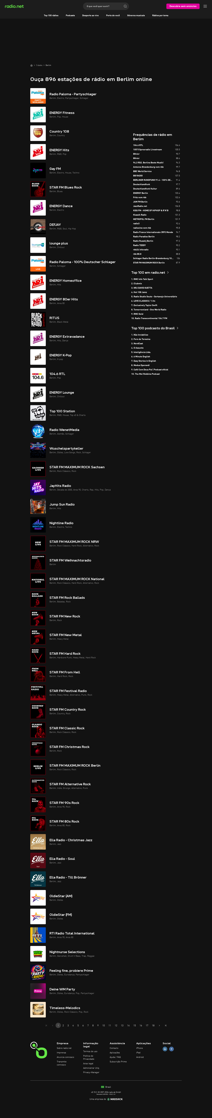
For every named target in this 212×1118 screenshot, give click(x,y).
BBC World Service (142, 171)
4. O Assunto (137, 348)
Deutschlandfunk (141, 184)
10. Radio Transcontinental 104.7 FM (149, 318)
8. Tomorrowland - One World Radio (148, 310)
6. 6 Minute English (140, 357)
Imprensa (61, 1053)
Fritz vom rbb (139, 197)
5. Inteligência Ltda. (141, 352)
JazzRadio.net (140, 206)
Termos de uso (90, 1051)
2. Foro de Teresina (140, 339)
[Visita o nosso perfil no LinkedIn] (165, 1049)
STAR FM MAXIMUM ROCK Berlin (149, 263)
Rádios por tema (160, 15)
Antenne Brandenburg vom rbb (148, 167)
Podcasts (70, 15)
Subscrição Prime (118, 1062)
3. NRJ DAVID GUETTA (141, 288)
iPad (138, 1053)
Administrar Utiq (91, 1068)
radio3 (136, 224)
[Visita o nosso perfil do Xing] (171, 1049)
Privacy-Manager (91, 1072)
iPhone (139, 1048)
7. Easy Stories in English (143, 361)
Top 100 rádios (51, 15)
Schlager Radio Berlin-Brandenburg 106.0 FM (155, 258)
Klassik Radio (140, 215)
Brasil (108, 1087)
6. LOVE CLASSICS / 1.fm (143, 301)
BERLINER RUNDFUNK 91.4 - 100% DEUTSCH (154, 180)
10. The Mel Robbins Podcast (145, 374)
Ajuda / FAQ (115, 1057)
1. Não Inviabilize (139, 335)
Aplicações (115, 1053)
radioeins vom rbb (142, 228)
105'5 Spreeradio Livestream (147, 150)
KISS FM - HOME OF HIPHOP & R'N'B (150, 210)
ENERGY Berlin (140, 193)
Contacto (114, 1048)
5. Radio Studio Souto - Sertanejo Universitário (154, 297)
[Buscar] (125, 6)
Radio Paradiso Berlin (144, 237)
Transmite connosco (61, 1063)
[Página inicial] (31, 65)
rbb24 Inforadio (141, 250)
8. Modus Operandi (140, 365)
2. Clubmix (136, 284)
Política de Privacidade (88, 1057)
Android (140, 1057)
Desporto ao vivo (90, 15)
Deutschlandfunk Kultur (145, 189)
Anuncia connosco (65, 1057)
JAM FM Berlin (140, 202)
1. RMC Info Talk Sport (142, 279)
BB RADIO (138, 176)
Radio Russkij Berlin (143, 241)
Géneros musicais (136, 15)
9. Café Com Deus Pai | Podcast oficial (149, 370)
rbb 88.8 (137, 254)
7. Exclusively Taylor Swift (144, 305)
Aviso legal (88, 1064)
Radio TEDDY (139, 245)
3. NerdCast (137, 344)
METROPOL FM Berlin (143, 219)
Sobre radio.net (64, 1048)
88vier (136, 154)
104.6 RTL (138, 145)
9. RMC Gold (137, 314)
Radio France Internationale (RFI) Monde (153, 232)
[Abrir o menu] (205, 6)
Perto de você (113, 15)
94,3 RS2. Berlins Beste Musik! (148, 163)
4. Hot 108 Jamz (139, 292)
